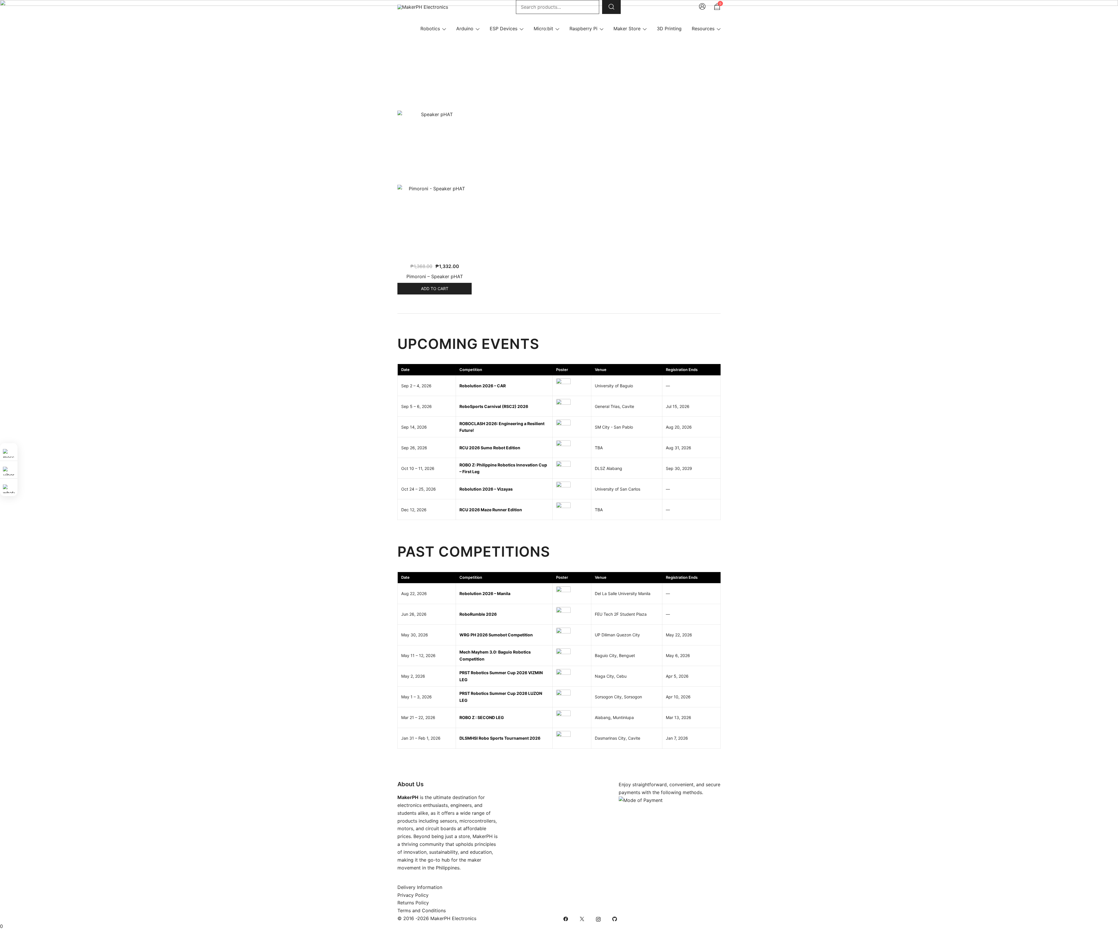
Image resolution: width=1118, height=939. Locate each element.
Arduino (464, 28)
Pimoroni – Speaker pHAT (434, 276)
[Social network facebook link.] (565, 918)
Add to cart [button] (434, 288)
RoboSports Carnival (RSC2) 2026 (493, 406)
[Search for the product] (611, 7)
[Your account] (702, 7)
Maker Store (627, 28)
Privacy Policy (413, 895)
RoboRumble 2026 (478, 614)
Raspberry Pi (583, 28)
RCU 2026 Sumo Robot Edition (489, 447)
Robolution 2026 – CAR (482, 385)
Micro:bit (543, 28)
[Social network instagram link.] (598, 918)
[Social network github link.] (614, 918)
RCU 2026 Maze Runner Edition (490, 509)
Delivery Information (419, 887)
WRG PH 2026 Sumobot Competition (496, 634)
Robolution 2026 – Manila (484, 593)
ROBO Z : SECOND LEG (481, 717)
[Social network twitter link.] (582, 918)
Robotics (430, 28)
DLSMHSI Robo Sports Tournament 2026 (499, 738)
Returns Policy (413, 903)
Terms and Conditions (421, 910)
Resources (703, 28)
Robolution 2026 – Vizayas (486, 489)
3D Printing (669, 28)
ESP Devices (503, 28)
